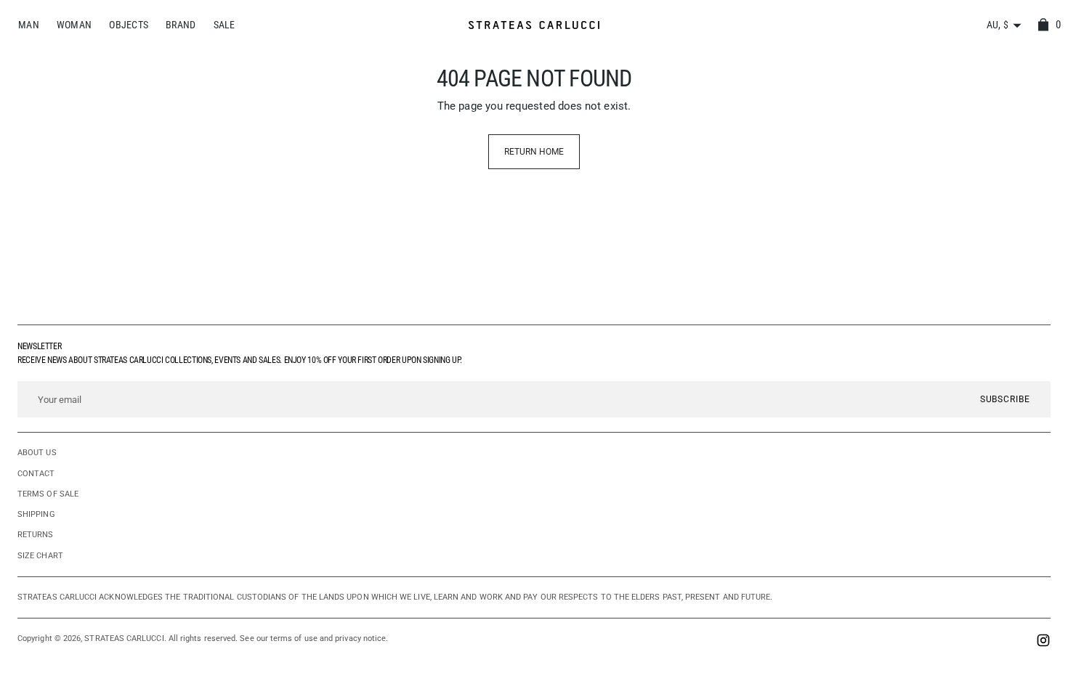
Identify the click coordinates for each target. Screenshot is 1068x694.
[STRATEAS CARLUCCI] (534, 25)
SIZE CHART (40, 555)
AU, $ (997, 24)
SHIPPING (36, 514)
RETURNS (35, 534)
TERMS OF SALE (47, 494)
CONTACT (36, 473)
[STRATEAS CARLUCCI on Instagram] (1043, 642)
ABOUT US (37, 452)
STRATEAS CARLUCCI (123, 638)
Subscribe (1005, 399)
